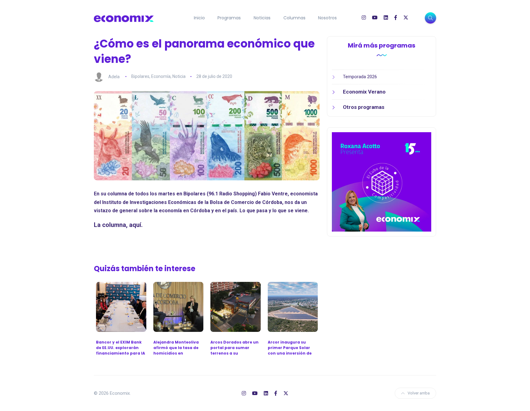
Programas (229, 18)
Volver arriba (419, 393)
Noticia (179, 76)
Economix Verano (364, 92)
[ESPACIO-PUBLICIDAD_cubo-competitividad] (381, 181)
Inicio (199, 18)
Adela (114, 76)
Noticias (262, 18)
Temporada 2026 (360, 76)
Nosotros (327, 18)
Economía (161, 76)
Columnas (294, 18)
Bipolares (140, 76)
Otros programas (363, 107)
